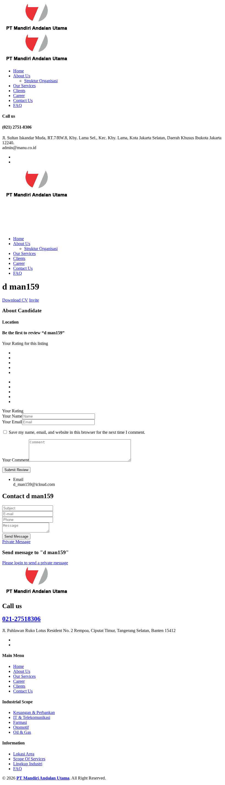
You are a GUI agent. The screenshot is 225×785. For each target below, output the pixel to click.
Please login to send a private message (35, 562)
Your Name (12, 416)
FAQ (17, 105)
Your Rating (12, 411)
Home (18, 71)
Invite (34, 300)
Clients (19, 90)
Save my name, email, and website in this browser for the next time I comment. (77, 432)
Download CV (15, 300)
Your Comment (15, 460)
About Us (21, 75)
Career (19, 95)
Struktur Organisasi (41, 80)
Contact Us (23, 100)
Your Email (12, 422)
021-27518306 (21, 618)
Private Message (16, 541)
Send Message (16, 536)
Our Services (24, 85)
